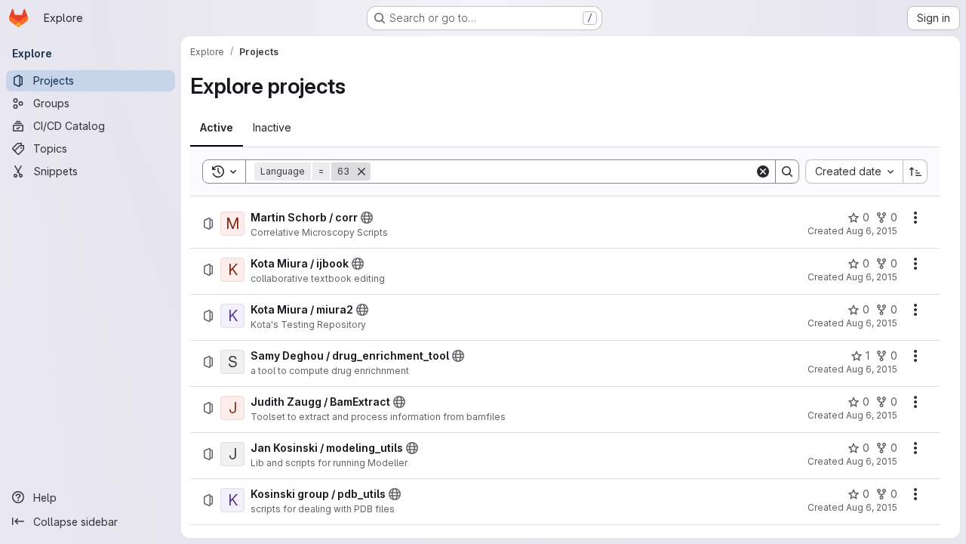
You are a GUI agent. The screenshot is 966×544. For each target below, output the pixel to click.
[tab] (216, 128)
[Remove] (361, 171)
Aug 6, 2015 (871, 230)
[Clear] (763, 171)
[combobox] (854, 171)
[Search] (787, 171)
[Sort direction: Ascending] (915, 171)
